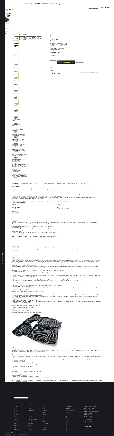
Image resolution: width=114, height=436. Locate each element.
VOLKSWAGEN (17, 429)
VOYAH (44, 429)
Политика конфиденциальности (13, 435)
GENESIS (44, 412)
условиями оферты (55, 73)
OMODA (44, 421)
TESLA (29, 427)
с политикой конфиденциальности (89, 72)
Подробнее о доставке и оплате (58, 50)
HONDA (44, 414)
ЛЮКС (10, 9)
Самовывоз (69, 412)
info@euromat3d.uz (88, 421)
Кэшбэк (83, 183)
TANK (15, 427)
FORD (44, 410)
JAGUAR (30, 416)
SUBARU (30, 425)
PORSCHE (45, 423)
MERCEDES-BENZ (32, 419)
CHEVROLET (31, 403)
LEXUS (44, 418)
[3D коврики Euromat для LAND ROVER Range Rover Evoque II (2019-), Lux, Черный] (16, 43)
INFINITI (16, 416)
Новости (68, 428)
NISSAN (30, 421)
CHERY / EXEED (18, 403)
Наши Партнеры (70, 422)
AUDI (29, 406)
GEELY (29, 412)
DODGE (16, 410)
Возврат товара (70, 416)
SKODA (44, 405)
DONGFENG (31, 410)
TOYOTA (44, 427)
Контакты (54, 3)
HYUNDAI (30, 405)
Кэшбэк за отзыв (70, 410)
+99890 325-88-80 (104, 8)
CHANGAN (30, 408)
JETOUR (16, 406)
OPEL (15, 423)
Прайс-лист (69, 418)
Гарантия (68, 406)
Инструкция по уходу (26, 183)
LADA (15, 418)
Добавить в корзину (67, 62)
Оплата (68, 414)
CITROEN (44, 408)
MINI (43, 419)
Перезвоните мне (93, 8)
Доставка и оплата (49, 183)
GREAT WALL (17, 414)
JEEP (43, 416)
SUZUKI (44, 425)
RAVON (44, 403)
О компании (28, 3)
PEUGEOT (30, 423)
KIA (14, 405)
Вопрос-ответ (61, 183)
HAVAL (29, 414)
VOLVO (30, 429)
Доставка (68, 408)
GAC (15, 412)
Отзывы (38, 183)
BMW (43, 406)
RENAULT (16, 425)
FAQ (67, 420)
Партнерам (45, 3)
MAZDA (15, 419)
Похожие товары (73, 183)
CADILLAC (16, 408)
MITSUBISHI (17, 421)
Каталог (37, 3)
